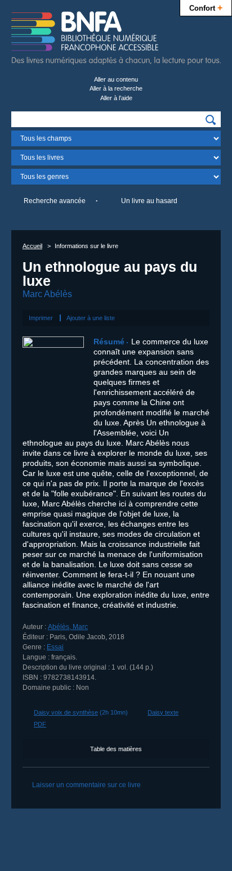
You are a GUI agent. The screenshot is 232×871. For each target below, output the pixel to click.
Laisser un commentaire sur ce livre (86, 785)
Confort (205, 7)
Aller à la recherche (116, 88)
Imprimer (41, 318)
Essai (55, 647)
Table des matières (116, 749)
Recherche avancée (55, 201)
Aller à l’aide (116, 98)
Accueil (32, 246)
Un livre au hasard (149, 201)
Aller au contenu (116, 79)
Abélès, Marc (68, 627)
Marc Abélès (47, 294)
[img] (211, 120)
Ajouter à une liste (90, 318)
